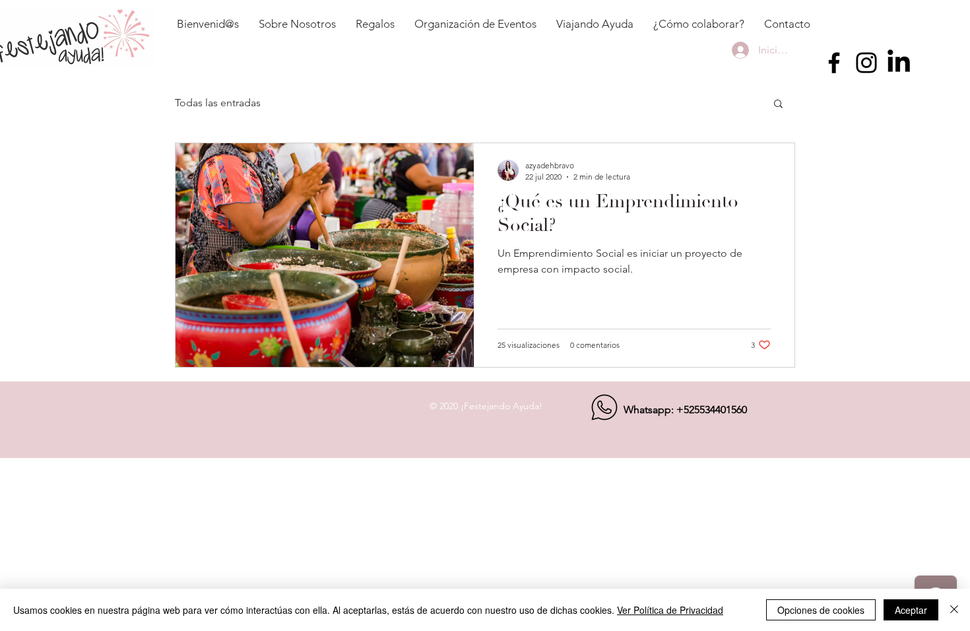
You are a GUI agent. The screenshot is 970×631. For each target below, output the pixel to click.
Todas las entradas (218, 102)
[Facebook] (834, 63)
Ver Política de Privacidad (670, 609)
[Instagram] (866, 63)
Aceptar (911, 609)
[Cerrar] (954, 609)
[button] (778, 105)
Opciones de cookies (820, 609)
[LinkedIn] (899, 63)
